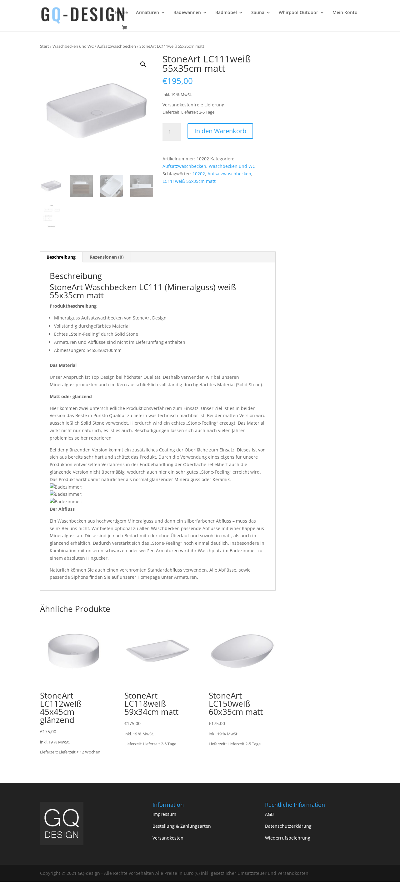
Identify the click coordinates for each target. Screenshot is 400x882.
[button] (143, 64)
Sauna (257, 12)
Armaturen (147, 12)
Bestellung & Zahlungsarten (181, 826)
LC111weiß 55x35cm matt (189, 181)
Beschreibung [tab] (61, 257)
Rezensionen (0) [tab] (107, 257)
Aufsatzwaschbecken (116, 46)
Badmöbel (226, 12)
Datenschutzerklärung (288, 826)
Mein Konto (345, 12)
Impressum (164, 814)
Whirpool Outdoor (298, 12)
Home (121, 12)
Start (44, 46)
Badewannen (187, 12)
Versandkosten (167, 838)
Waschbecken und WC (73, 46)
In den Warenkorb (220, 131)
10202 (198, 174)
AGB (269, 814)
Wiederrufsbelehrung (287, 838)
